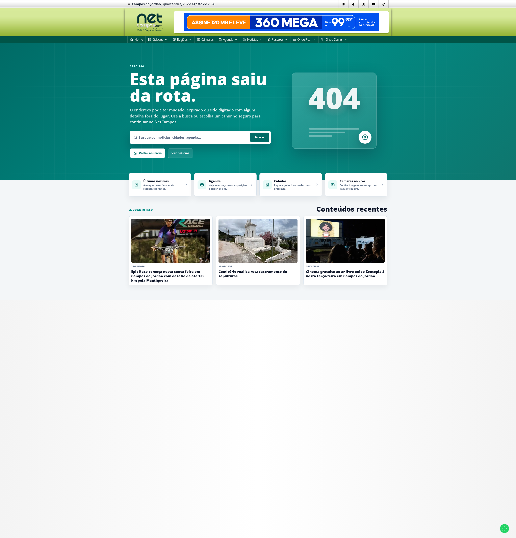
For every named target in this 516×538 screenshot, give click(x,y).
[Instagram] (343, 4)
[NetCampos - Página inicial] (149, 22)
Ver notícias (180, 153)
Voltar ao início (150, 153)
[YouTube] (373, 4)
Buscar (259, 137)
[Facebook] (353, 4)
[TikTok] (384, 4)
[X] (363, 4)
